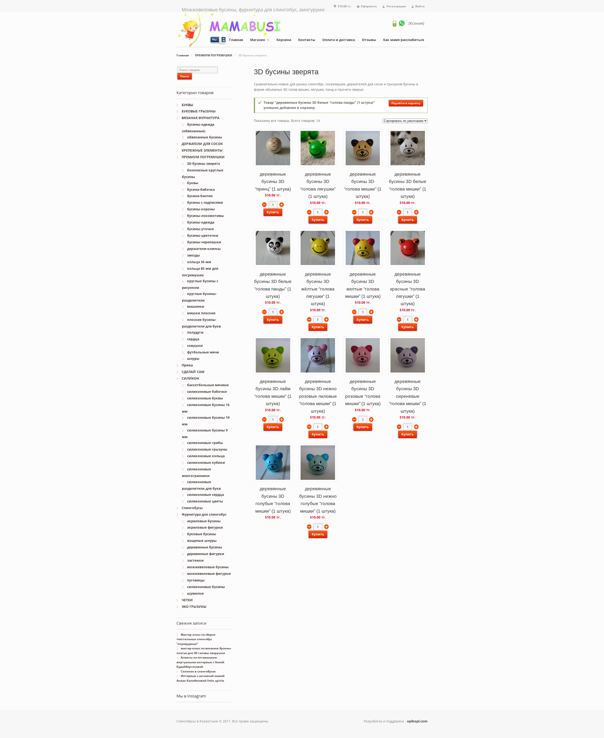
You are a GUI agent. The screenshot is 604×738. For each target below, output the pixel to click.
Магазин (257, 39)
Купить (273, 212)
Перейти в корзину (405, 103)
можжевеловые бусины (208, 567)
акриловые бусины (204, 521)
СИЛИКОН (190, 378)
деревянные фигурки (205, 553)
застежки (195, 560)
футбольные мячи (203, 352)
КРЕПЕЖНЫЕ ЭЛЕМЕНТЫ (202, 150)
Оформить (369, 6)
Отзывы (369, 39)
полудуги (195, 332)
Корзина (284, 39)
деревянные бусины (204, 547)
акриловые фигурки (205, 527)
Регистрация (396, 6)
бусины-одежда (200, 222)
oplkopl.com (417, 721)
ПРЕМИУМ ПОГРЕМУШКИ (213, 55)
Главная (236, 39)
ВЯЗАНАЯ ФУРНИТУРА (200, 118)
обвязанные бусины (204, 137)
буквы (192, 183)
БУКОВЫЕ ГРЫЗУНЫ (199, 111)
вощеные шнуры (202, 540)
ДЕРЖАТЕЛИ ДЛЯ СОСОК (202, 143)
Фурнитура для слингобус (204, 514)
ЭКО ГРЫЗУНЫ (194, 606)
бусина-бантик (200, 196)
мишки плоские (201, 313)
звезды (193, 255)
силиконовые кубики (206, 462)
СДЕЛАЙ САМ (193, 371)
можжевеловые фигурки (209, 573)
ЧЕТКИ (187, 600)
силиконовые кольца (206, 456)
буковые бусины (201, 534)
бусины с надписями (205, 202)
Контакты (306, 39)
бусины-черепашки (204, 242)
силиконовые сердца (205, 494)
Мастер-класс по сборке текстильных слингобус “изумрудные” (195, 639)
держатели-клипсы (204, 248)
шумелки (195, 593)
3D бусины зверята (203, 163)
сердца (193, 339)
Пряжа (187, 365)
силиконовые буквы (205, 398)
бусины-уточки (200, 229)
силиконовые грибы (205, 442)
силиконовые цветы (205, 501)
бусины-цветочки (202, 235)
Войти (420, 6)
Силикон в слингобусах (198, 671)
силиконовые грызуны (207, 449)
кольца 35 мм (199, 262)
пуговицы (196, 580)
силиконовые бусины (206, 587)
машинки (195, 306)
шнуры (193, 358)
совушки (195, 345)
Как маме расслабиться (403, 39)
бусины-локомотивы (205, 215)
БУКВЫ (187, 105)
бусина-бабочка (201, 189)
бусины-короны (201, 209)
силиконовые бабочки (207, 391)
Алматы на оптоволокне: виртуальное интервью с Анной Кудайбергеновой (200, 662)
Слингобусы (192, 508)
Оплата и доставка (338, 39)
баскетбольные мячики (208, 385)
